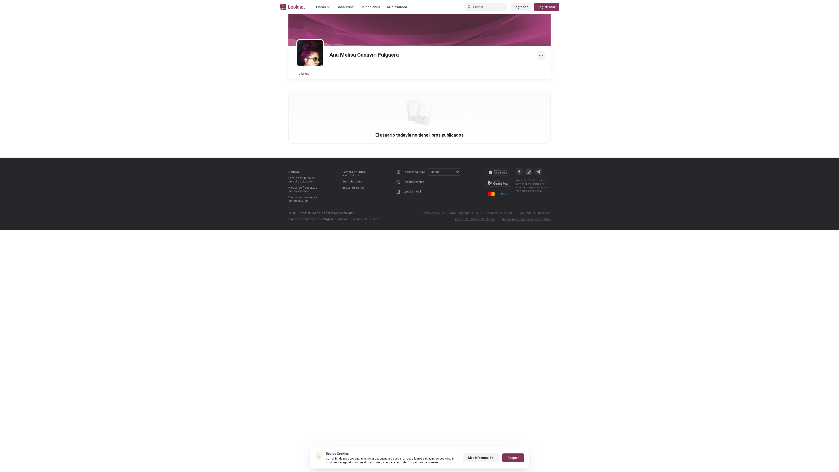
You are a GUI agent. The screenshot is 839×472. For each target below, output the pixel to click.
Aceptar (513, 458)
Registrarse (546, 7)
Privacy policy (431, 213)
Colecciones (370, 7)
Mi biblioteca (397, 7)
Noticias (294, 172)
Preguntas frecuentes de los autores (302, 199)
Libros (303, 73)
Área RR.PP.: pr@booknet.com (475, 219)
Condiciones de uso (499, 213)
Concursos (345, 7)
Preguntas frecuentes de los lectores (302, 189)
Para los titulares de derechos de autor (301, 179)
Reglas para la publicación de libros (526, 219)
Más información (480, 458)
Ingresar (521, 7)
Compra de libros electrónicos (354, 173)
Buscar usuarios (353, 187)
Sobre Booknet (352, 181)
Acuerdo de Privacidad (535, 213)
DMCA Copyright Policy (462, 213)
